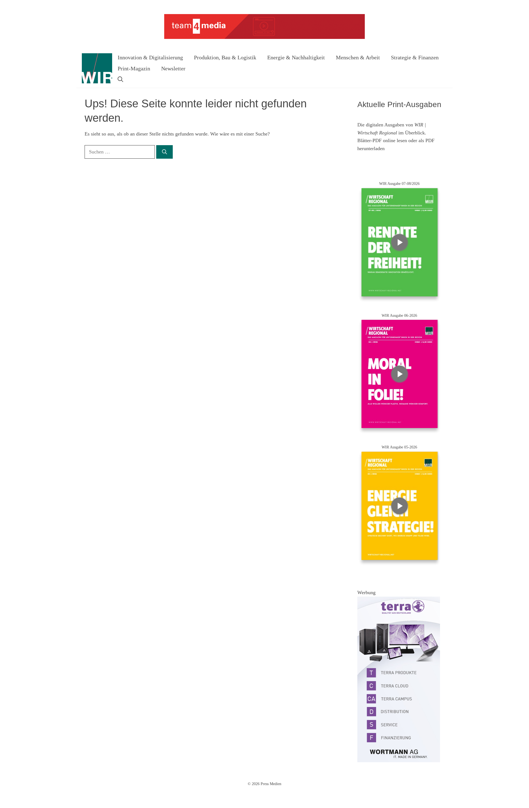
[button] (120, 79)
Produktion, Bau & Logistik (225, 57)
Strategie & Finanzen (415, 57)
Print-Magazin (134, 68)
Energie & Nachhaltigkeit (296, 57)
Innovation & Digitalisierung (150, 57)
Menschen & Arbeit (358, 57)
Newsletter (173, 68)
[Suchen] (164, 152)
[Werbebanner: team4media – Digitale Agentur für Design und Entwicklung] (264, 38)
